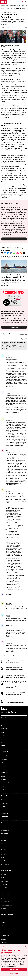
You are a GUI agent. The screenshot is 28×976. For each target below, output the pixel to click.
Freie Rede (3, 840)
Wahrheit (3, 745)
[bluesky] (12, 712)
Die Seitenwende (5, 783)
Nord (2, 742)
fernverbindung (5, 830)
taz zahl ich (3, 806)
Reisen (2, 919)
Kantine (3, 922)
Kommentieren (10, 247)
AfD (2, 762)
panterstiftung (4, 813)
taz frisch (3, 857)
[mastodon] (9, 712)
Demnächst (4, 874)
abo (2, 800)
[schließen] (25, 946)
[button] (26, 2)
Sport (2, 735)
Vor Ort (3, 877)
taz (4, 708)
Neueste (21, 334)
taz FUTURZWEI (5, 901)
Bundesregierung (5, 756)
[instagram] (15, 712)
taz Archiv (3, 908)
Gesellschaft (4, 728)
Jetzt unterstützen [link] (14, 239)
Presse (2, 789)
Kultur (8, 8)
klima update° (4, 833)
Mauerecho (4, 837)
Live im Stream (4, 881)
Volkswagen (4, 759)
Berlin (2, 739)
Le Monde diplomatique (7, 905)
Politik (2, 722)
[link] (5, 5)
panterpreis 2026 (5, 816)
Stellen (2, 786)
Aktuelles (3, 776)
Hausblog (3, 779)
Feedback (3, 939)
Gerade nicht (20, 946)
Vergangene (4, 884)
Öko (2, 725)
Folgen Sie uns (4, 712)
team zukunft (4, 854)
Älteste (25, 334)
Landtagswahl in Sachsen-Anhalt (9, 766)
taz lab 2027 (4, 887)
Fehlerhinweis (18, 247)
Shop (2, 925)
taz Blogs (3, 898)
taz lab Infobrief (5, 864)
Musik (12, 8)
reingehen (3, 843)
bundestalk (3, 827)
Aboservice (4, 942)
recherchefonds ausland (7, 810)
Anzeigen (3, 929)
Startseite (3, 8)
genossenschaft (5, 803)
